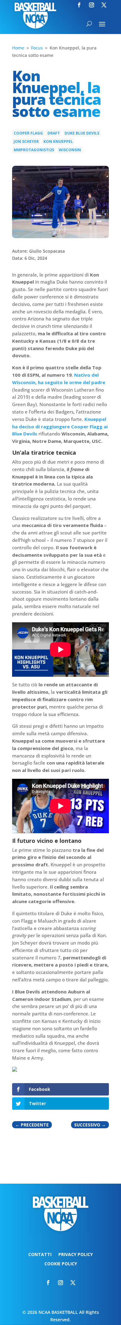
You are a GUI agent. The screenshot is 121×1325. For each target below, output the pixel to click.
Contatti (40, 1254)
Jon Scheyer (26, 141)
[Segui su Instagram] (91, 5)
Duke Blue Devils (82, 133)
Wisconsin (70, 149)
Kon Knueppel (58, 141)
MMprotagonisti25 (34, 149)
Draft (53, 133)
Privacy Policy (75, 1254)
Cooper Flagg (28, 133)
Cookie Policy (60, 1264)
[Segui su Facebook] (79, 5)
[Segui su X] (104, 5)
